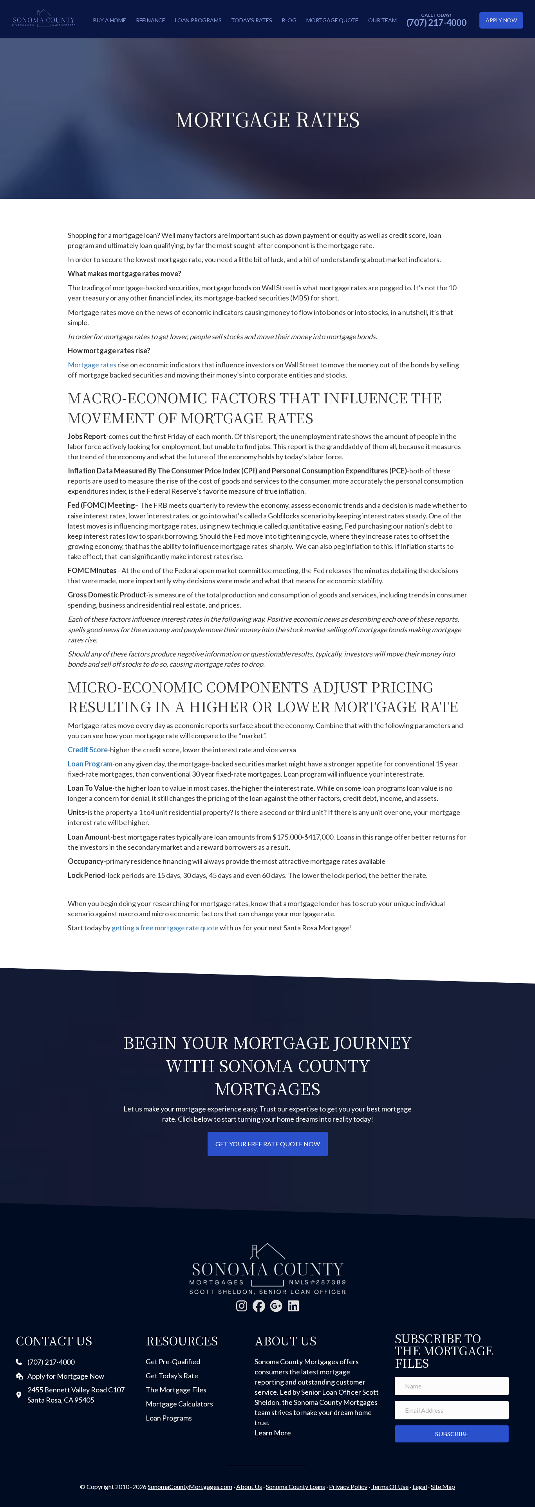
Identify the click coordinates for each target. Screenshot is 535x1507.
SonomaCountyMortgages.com (190, 1486)
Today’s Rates (251, 20)
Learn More (273, 1432)
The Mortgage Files (176, 1389)
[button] (241, 1306)
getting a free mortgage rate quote (165, 927)
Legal (419, 1486)
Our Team (382, 20)
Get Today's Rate (172, 1375)
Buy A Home (109, 20)
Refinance (150, 20)
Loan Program (90, 763)
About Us (249, 1486)
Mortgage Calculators (179, 1403)
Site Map (443, 1486)
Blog (289, 20)
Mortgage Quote (332, 20)
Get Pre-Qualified (173, 1361)
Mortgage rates (92, 364)
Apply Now (501, 20)
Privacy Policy (348, 1486)
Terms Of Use (389, 1486)
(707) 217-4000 (436, 22)
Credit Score (88, 749)
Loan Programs (198, 20)
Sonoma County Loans (295, 1486)
